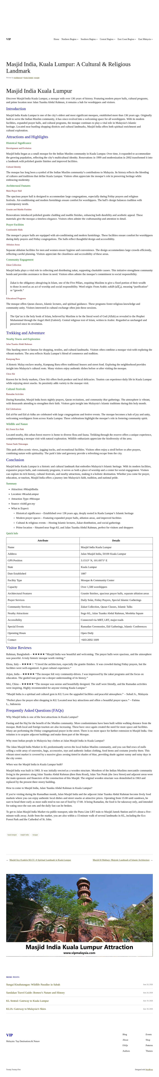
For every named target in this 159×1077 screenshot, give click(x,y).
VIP (8, 39)
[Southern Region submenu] (97, 39)
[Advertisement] (74, 17)
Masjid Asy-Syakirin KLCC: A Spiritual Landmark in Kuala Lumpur (40, 860)
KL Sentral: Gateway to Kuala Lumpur (27, 1000)
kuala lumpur (28, 78)
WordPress (149, 1070)
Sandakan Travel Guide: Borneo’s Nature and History (35, 992)
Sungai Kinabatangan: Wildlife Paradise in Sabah (33, 984)
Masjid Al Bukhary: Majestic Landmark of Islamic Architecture (121, 860)
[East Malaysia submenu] (152, 39)
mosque (36, 78)
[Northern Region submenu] (77, 39)
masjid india (24, 835)
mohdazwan (18, 78)
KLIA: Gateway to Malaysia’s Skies (26, 1008)
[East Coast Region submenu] (135, 39)
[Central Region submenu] (114, 39)
